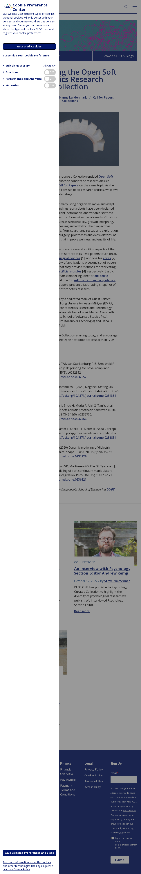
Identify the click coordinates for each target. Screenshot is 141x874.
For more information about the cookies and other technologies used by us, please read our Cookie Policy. (28, 865)
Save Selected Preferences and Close (29, 853)
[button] (16, 65)
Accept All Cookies (29, 46)
